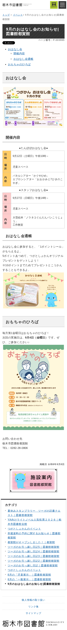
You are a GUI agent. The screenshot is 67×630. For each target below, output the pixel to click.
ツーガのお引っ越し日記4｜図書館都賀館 (33, 551)
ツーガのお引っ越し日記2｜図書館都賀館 (33, 560)
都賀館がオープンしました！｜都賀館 (31, 542)
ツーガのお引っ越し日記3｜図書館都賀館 (33, 556)
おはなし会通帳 (23, 59)
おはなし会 (15, 49)
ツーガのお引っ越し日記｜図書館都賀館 (33, 565)
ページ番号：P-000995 (51, 40)
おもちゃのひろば (19, 64)
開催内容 (19, 53)
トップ (6, 15)
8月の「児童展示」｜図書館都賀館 (29, 574)
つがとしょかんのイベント (24, 528)
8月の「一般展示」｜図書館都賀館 (29, 579)
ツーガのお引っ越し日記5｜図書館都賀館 (33, 547)
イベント (18, 15)
